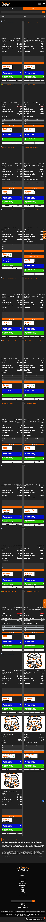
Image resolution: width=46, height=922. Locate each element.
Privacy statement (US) (22, 895)
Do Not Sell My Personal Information (30, 914)
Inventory (22, 887)
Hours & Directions (22, 880)
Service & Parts (23, 897)
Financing (22, 881)
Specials (22, 893)
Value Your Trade (22, 883)
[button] (43, 801)
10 (14, 839)
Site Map (21, 914)
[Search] (43, 12)
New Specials (22, 891)
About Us (22, 878)
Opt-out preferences (22, 885)
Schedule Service (22, 898)
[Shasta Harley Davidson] (6, 4)
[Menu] (44, 4)
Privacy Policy (17, 914)
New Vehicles (22, 889)
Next (17, 839)
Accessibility (11, 914)
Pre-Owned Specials (22, 892)
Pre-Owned (22, 890)
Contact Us (6, 914)
